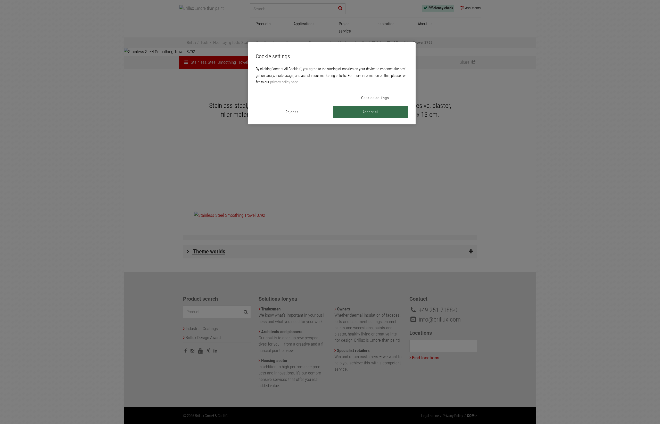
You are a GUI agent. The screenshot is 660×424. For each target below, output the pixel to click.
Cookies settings (375, 97)
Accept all (370, 112)
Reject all (293, 112)
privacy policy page (284, 82)
